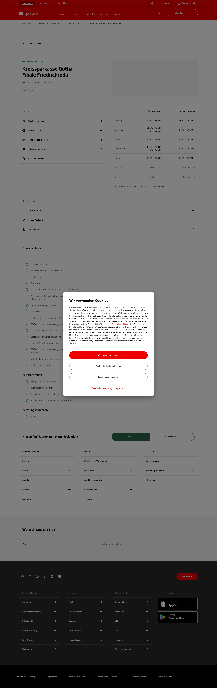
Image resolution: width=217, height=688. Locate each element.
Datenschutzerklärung (120, 324)
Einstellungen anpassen (108, 377)
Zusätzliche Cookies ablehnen (108, 366)
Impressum (120, 388)
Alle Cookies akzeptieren (108, 355)
